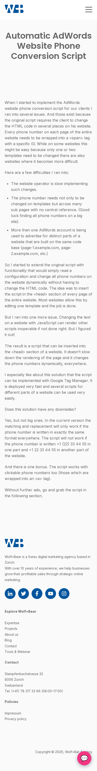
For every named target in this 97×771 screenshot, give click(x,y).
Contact (11, 646)
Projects (11, 629)
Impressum (13, 713)
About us (11, 634)
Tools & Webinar (17, 652)
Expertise (12, 623)
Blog (8, 640)
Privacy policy (16, 719)
